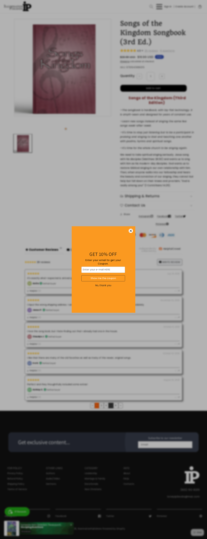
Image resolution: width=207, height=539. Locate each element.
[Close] (131, 231)
